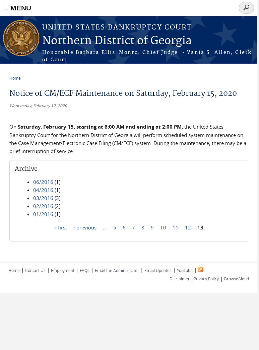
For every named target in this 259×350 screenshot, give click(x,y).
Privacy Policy (206, 278)
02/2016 (43, 206)
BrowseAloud (236, 278)
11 (176, 227)
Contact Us (35, 270)
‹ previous (84, 227)
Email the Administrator (117, 270)
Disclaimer (180, 278)
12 (188, 227)
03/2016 (43, 198)
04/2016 (43, 190)
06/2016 (43, 182)
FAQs (84, 270)
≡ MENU (17, 8)
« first (60, 227)
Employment (62, 270)
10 (163, 227)
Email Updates (158, 270)
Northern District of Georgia (117, 41)
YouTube (185, 270)
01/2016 (43, 214)
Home (15, 78)
